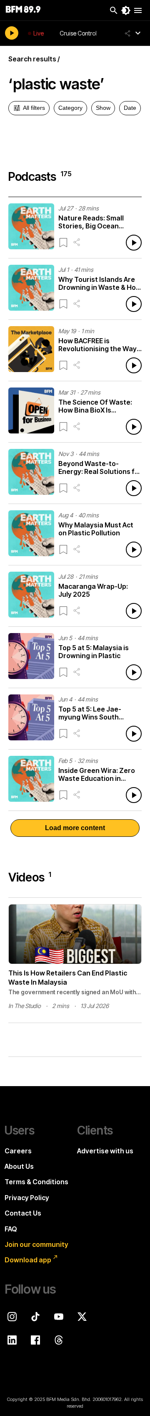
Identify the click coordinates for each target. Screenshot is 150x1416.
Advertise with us (105, 1151)
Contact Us (23, 1213)
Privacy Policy (27, 1197)
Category (70, 107)
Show (103, 107)
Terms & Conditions (36, 1182)
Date (130, 107)
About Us (19, 1166)
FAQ (11, 1229)
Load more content (75, 827)
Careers (18, 1151)
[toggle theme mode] (126, 10)
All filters (34, 107)
